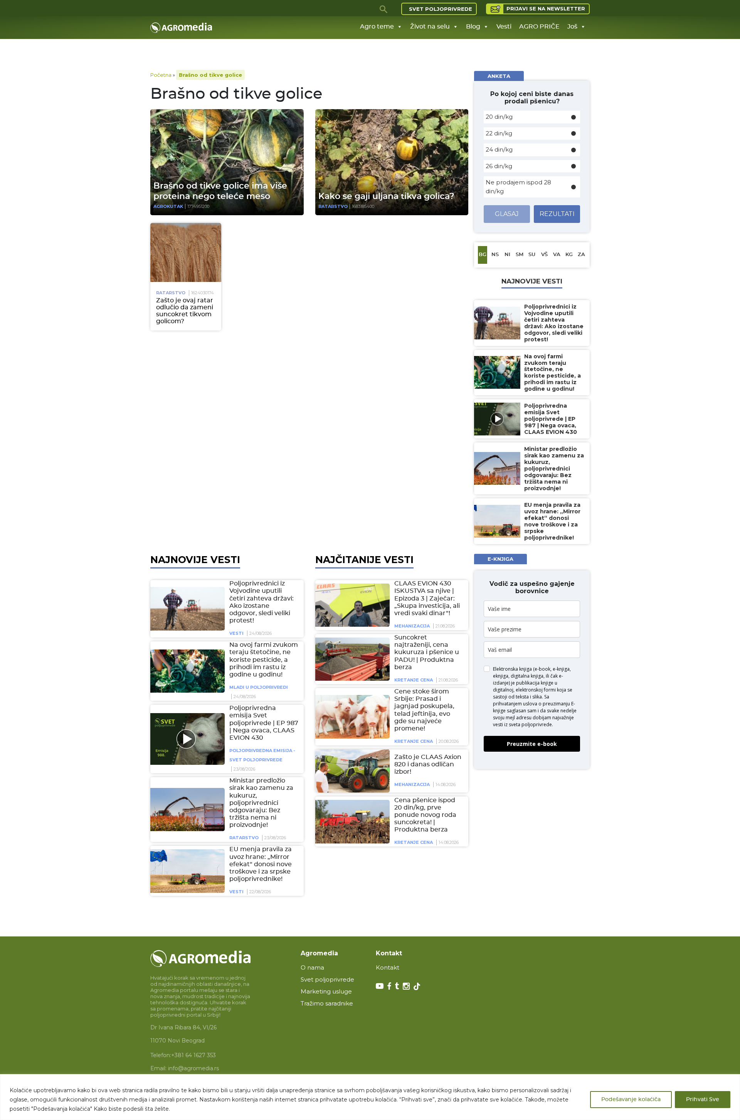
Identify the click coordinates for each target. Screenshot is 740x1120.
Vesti (503, 27)
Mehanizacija (412, 626)
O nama (312, 967)
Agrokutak (168, 206)
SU (531, 254)
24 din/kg (499, 149)
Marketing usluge (326, 991)
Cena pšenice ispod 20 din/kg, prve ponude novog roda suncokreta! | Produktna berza (425, 815)
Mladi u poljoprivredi (258, 687)
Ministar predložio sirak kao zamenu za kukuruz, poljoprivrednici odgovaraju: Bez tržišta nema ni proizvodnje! (261, 803)
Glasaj (507, 214)
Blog (473, 27)
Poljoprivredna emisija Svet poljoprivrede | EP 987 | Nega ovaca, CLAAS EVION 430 (263, 723)
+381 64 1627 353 (193, 1055)
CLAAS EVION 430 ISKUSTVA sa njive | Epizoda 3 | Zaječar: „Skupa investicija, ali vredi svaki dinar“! (427, 598)
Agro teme (377, 27)
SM (519, 254)
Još (572, 27)
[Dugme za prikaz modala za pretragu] (384, 9)
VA (556, 254)
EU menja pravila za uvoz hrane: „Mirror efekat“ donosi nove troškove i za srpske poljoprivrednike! (260, 864)
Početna (161, 75)
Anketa (499, 76)
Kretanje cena (413, 680)
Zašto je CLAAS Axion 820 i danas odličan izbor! (427, 764)
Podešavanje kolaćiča (631, 1099)
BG (482, 254)
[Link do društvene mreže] (379, 985)
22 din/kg (499, 133)
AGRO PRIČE (539, 27)
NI (507, 254)
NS (495, 254)
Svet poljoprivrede (440, 9)
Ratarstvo (333, 206)
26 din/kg (499, 166)
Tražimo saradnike (327, 1003)
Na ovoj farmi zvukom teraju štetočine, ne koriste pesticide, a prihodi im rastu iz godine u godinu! (263, 660)
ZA (581, 254)
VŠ (544, 254)
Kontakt (387, 967)
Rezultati (557, 214)
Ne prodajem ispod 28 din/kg (518, 187)
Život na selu (430, 27)
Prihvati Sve (702, 1099)
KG (569, 254)
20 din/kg (499, 116)
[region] (370, 1097)
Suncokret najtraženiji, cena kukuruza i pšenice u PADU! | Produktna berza (426, 652)
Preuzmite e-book (532, 743)
